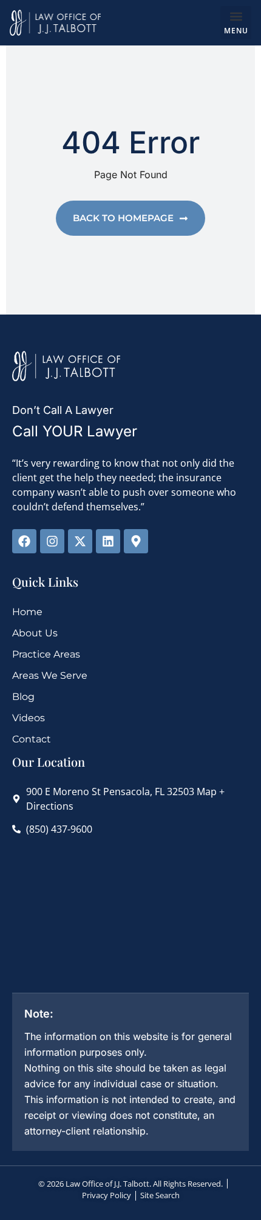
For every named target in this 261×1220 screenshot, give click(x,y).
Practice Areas (46, 654)
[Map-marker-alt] (136, 541)
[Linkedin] (108, 541)
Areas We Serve (49, 675)
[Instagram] (52, 541)
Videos (28, 718)
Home (27, 612)
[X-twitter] (80, 541)
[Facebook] (24, 541)
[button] (235, 22)
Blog (23, 696)
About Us (35, 633)
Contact (31, 739)
